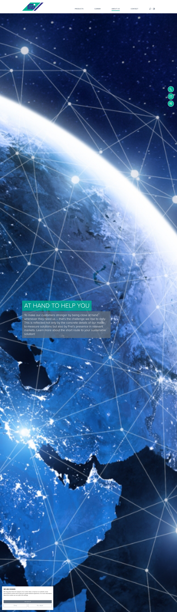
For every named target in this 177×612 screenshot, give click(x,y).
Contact (134, 9)
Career (97, 9)
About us (116, 9)
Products (79, 9)
